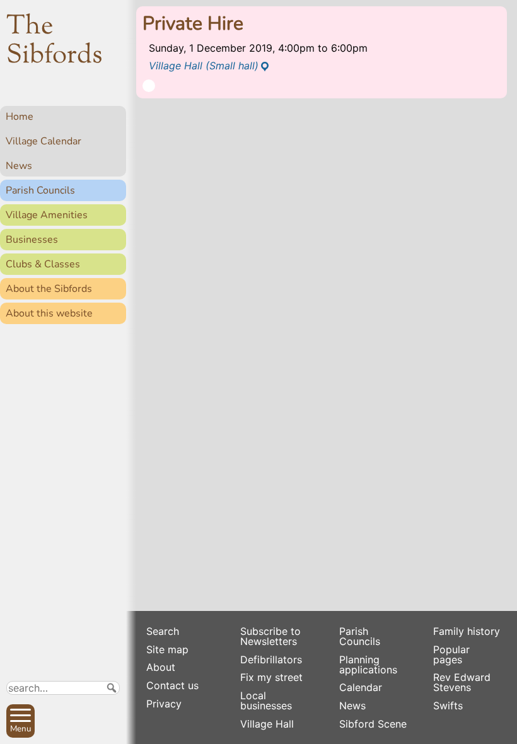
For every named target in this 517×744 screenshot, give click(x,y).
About (160, 667)
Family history (466, 631)
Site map (167, 649)
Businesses (32, 240)
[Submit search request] (111, 688)
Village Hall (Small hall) (203, 65)
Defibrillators (271, 659)
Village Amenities (47, 215)
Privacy (164, 703)
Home (19, 117)
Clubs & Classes (43, 264)
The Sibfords (54, 41)
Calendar (360, 687)
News (19, 166)
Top (111, 729)
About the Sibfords (49, 289)
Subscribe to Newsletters (270, 636)
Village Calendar (43, 141)
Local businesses (266, 700)
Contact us (172, 685)
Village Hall (267, 724)
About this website (49, 313)
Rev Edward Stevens (462, 682)
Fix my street (271, 677)
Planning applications (368, 664)
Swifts (448, 705)
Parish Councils (40, 190)
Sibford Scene (373, 724)
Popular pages (451, 654)
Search (162, 631)
